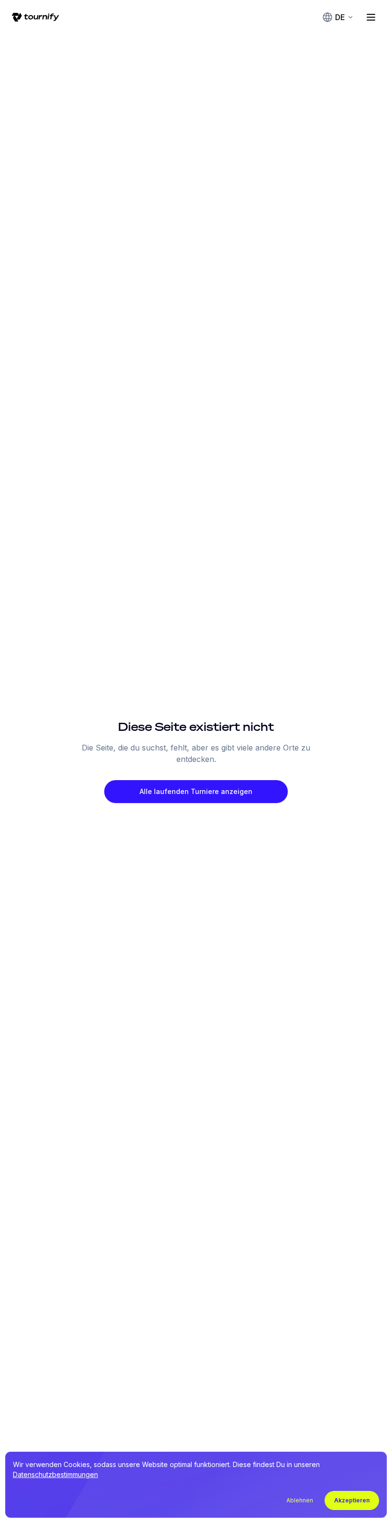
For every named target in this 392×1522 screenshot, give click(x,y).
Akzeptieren (352, 1500)
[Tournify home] (35, 17)
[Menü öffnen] (371, 17)
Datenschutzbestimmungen (55, 1474)
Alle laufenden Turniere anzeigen (196, 791)
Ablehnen (299, 1500)
